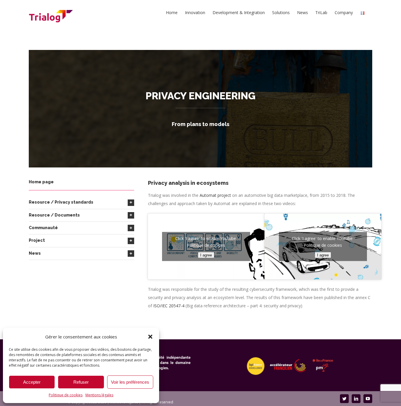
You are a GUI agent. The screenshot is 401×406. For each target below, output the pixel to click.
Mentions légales (99, 394)
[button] (150, 337)
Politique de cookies (65, 394)
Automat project (215, 195)
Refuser (81, 382)
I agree (206, 255)
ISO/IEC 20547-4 (168, 305)
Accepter (32, 382)
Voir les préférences (130, 382)
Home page (41, 181)
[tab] (81, 202)
